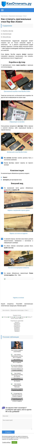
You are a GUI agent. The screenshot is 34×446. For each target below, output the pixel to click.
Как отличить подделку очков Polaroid (17, 351)
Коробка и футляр (7, 31)
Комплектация (6, 34)
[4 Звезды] (23, 317)
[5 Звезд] (28, 317)
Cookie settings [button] (6, 442)
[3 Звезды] (17, 317)
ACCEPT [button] (14, 442)
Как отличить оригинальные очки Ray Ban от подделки (17, 361)
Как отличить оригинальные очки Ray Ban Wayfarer (17, 380)
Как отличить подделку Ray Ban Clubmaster (17, 389)
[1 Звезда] (5, 317)
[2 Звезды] (11, 317)
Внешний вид (6, 37)
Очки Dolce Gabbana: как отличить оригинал (17, 369)
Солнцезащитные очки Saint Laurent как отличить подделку (17, 400)
